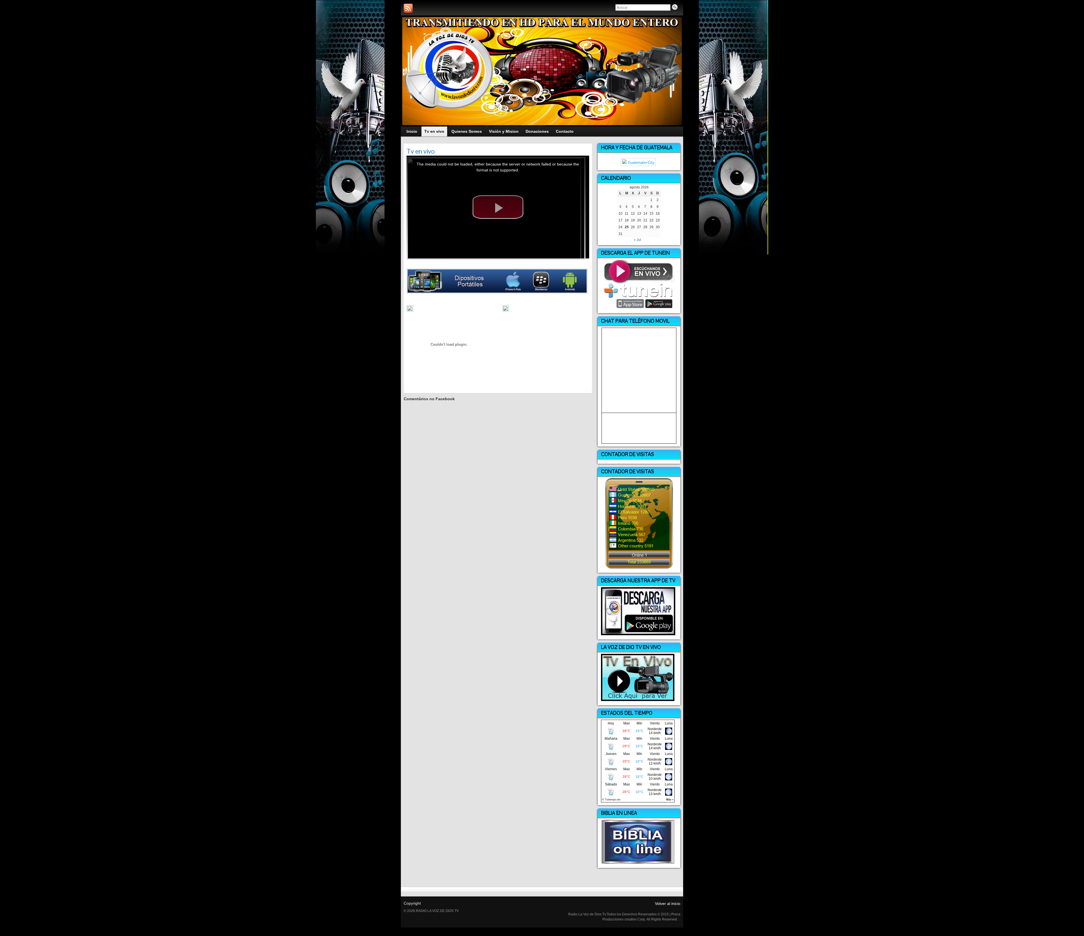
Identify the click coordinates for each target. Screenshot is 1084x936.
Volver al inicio (667, 903)
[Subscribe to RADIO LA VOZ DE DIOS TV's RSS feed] (408, 8)
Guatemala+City (640, 162)
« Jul (637, 240)
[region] (542, 71)
